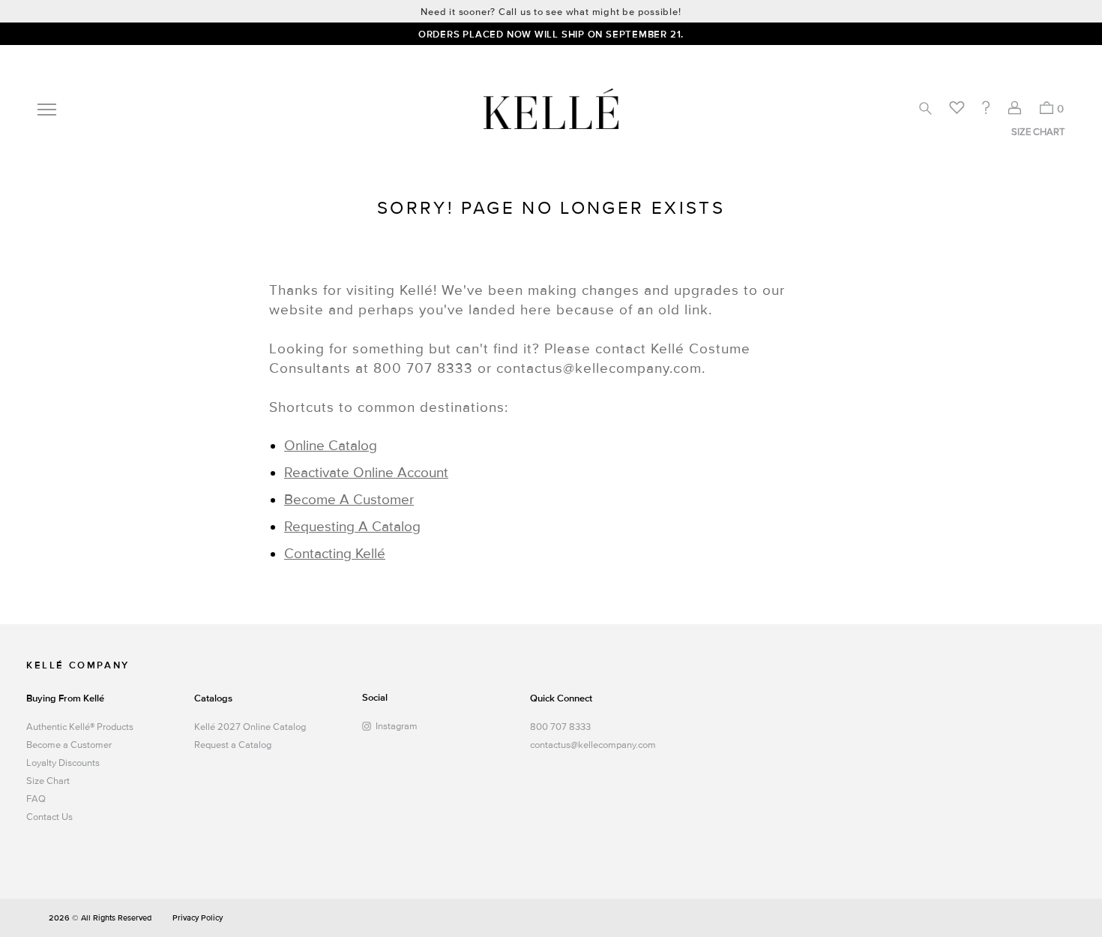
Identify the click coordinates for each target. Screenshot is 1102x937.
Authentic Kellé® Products (79, 727)
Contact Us (49, 817)
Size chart (1038, 132)
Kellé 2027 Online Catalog (250, 727)
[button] (925, 108)
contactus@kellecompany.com (589, 745)
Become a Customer (69, 745)
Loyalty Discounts (63, 763)
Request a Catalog (232, 745)
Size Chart (48, 781)
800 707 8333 (560, 727)
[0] (1046, 108)
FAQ (36, 799)
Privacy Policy (197, 918)
